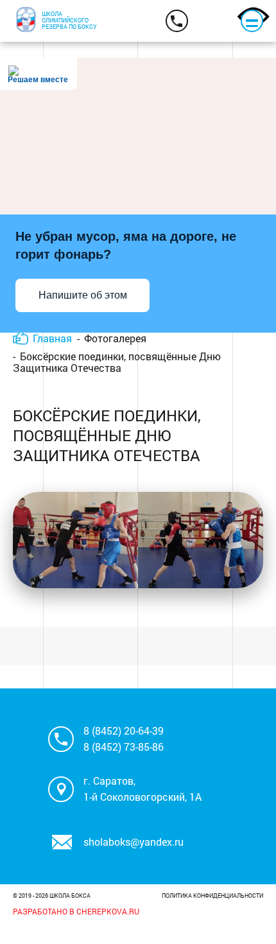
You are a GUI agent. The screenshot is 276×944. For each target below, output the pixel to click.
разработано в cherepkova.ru (76, 911)
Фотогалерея (115, 338)
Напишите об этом (83, 295)
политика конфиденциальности (212, 895)
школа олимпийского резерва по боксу (69, 20)
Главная (52, 338)
